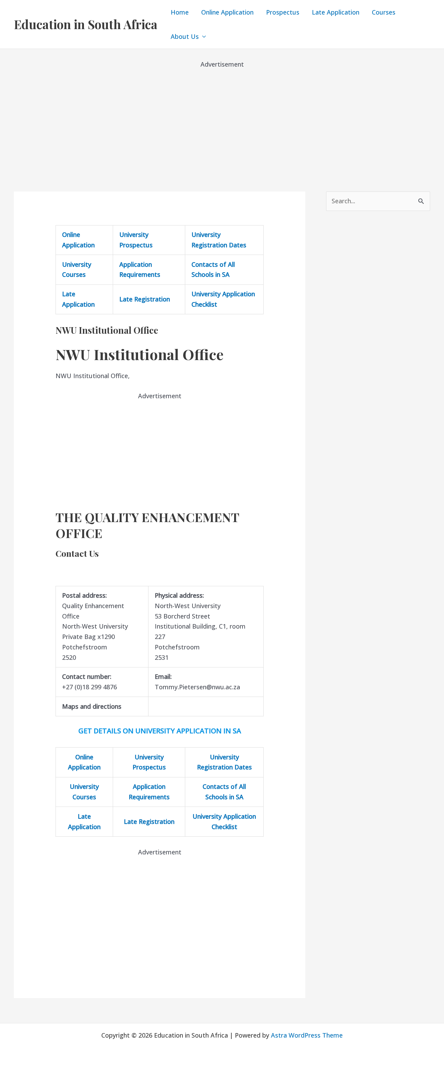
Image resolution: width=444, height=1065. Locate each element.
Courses (383, 12)
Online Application (227, 12)
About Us (185, 36)
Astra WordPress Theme (307, 1035)
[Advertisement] (222, 118)
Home (180, 12)
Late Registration (144, 299)
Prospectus (282, 12)
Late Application (335, 12)
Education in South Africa (85, 24)
